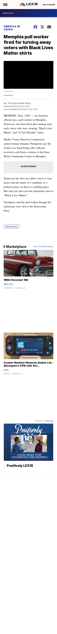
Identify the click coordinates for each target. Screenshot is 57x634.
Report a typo (11, 226)
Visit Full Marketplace (43, 247)
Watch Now (48, 5)
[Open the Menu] (5, 4)
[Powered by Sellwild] (49, 421)
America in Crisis (12, 28)
